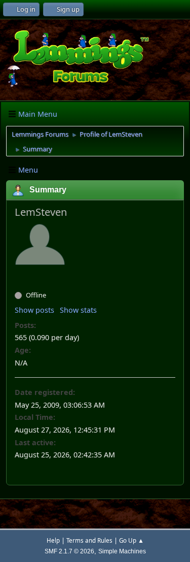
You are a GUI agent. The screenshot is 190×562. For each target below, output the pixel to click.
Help (53, 540)
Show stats (78, 310)
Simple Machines (122, 551)
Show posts (34, 310)
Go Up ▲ (131, 540)
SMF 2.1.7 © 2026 (69, 551)
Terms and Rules (89, 540)
